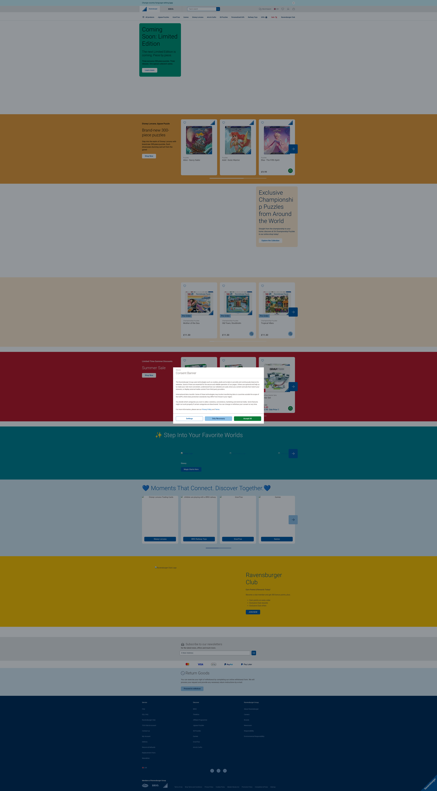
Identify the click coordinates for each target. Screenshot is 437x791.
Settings (189, 418)
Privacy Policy (207, 409)
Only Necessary (218, 418)
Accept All (247, 418)
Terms (217, 409)
